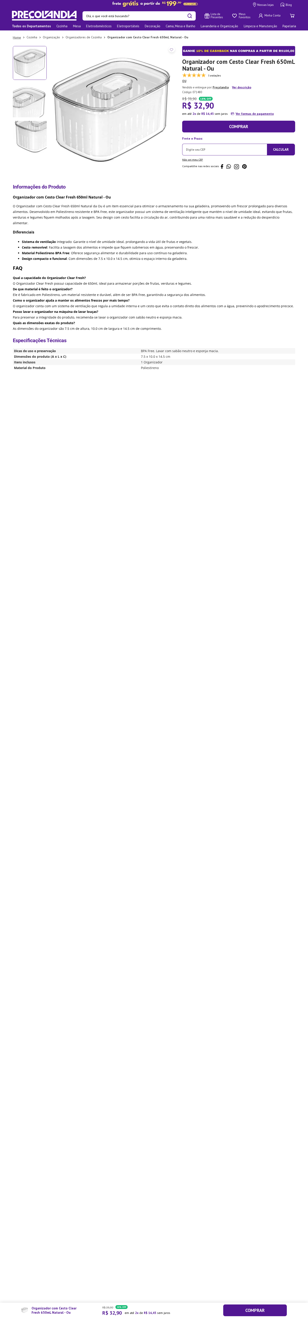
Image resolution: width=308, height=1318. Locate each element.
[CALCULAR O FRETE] (281, 149)
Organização (51, 37)
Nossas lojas (265, 5)
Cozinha (32, 37)
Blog (289, 5)
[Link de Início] (17, 37)
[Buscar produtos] (189, 16)
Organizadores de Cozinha (84, 37)
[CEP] (224, 145)
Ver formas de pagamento (255, 113)
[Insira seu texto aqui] (154, 4)
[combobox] (139, 16)
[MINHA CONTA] (270, 15)
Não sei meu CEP (192, 159)
